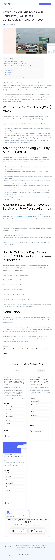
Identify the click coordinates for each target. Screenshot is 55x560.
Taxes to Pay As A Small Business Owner (13, 457)
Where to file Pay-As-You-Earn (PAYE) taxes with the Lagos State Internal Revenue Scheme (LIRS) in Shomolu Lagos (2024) (39, 382)
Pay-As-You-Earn (25, 85)
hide (11, 58)
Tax (3, 8)
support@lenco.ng (9, 555)
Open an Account (45, 4)
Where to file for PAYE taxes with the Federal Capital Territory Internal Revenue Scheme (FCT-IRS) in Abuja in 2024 (14, 382)
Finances (6, 454)
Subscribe (41, 370)
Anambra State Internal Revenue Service (26, 216)
